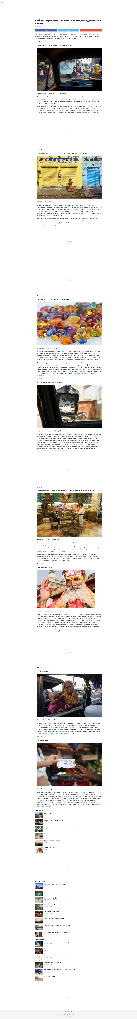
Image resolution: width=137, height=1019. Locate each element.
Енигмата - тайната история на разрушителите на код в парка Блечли (62, 949)
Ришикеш (95, 353)
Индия (36, 17)
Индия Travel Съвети (49, 847)
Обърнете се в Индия (49, 813)
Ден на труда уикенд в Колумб (52, 911)
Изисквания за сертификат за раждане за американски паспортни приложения (65, 898)
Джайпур (64, 351)
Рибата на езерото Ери (50, 904)
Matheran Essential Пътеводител (52, 840)
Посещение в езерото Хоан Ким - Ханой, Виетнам (57, 925)
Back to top (68, 1011)
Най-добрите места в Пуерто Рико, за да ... (55, 884)
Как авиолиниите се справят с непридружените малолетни (59, 969)
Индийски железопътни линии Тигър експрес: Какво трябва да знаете (62, 833)
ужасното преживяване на (80, 373)
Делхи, (84, 97)
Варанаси (72, 614)
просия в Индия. (48, 733)
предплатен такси (47, 99)
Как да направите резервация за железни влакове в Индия (59, 827)
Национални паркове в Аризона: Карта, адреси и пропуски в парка (61, 955)
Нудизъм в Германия (49, 976)
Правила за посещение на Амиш (52, 962)
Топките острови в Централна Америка (54, 918)
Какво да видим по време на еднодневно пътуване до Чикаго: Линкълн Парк (64, 942)
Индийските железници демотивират (54, 820)
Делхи (69, 207)
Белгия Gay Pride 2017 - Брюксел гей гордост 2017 (57, 932)
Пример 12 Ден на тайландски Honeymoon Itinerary (57, 891)
